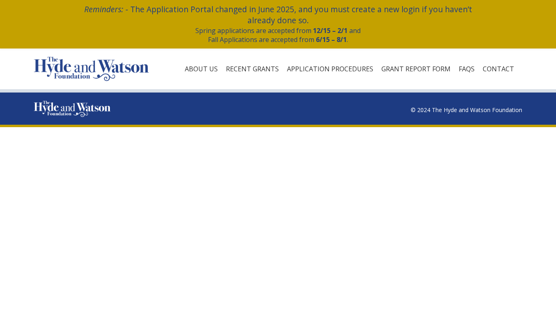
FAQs (467, 68)
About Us (201, 68)
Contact (498, 68)
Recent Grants (252, 68)
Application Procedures (330, 68)
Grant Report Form (416, 68)
